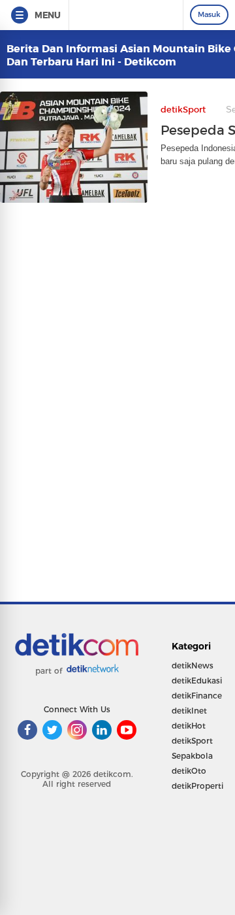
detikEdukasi (197, 680)
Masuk (209, 14)
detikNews (192, 665)
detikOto (189, 771)
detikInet (189, 711)
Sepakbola (192, 756)
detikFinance (197, 695)
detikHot (189, 726)
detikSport (192, 741)
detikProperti (197, 786)
